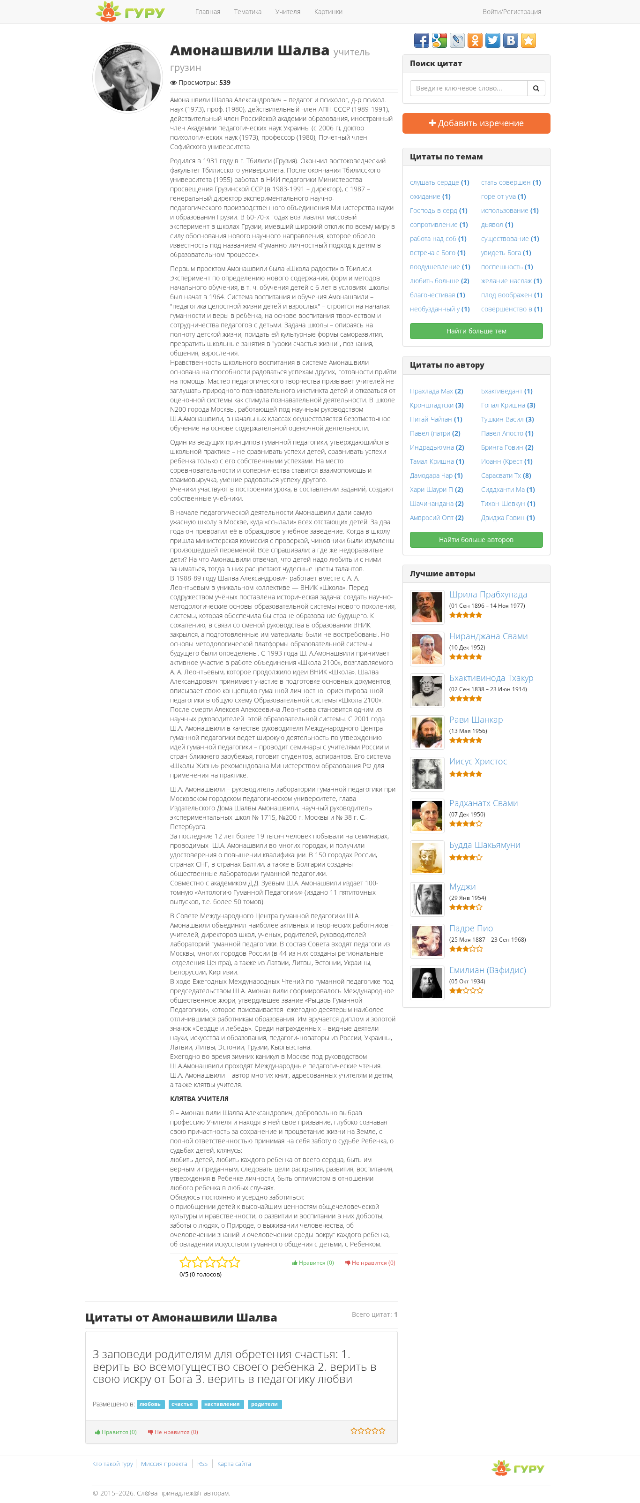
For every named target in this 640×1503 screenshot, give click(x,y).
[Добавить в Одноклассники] (475, 40)
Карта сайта (234, 1463)
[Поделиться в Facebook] (421, 40)
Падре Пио (471, 928)
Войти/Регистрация (512, 11)
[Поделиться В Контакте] (510, 40)
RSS (202, 1463)
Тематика (247, 11)
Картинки (328, 11)
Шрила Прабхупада (488, 594)
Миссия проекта (164, 1463)
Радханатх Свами (483, 802)
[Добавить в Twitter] (492, 40)
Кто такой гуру (112, 1463)
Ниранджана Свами (488, 636)
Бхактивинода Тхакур (491, 677)
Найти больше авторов (476, 539)
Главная (207, 11)
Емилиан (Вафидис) (487, 969)
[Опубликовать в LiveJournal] (457, 40)
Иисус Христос (478, 761)
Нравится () (316, 1263)
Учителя (287, 11)
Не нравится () (372, 1263)
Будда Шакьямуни (485, 844)
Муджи (462, 886)
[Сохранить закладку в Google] (439, 40)
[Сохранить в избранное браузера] (528, 40)
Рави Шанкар (476, 719)
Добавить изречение (480, 122)
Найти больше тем (476, 330)
